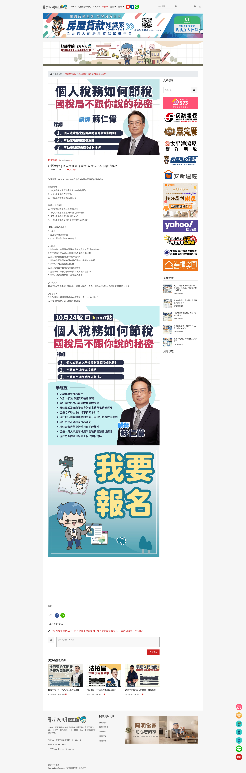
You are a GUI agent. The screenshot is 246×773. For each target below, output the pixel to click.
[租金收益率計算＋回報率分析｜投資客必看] (167, 303)
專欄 (104, 7)
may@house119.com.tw (64, 749)
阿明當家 (96, 7)
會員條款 (102, 732)
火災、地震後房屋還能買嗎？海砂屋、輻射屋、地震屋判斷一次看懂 (185, 288)
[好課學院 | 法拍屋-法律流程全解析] (103, 675)
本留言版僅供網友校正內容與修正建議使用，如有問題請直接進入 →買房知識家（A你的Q (97, 631)
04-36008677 (60, 745)
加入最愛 (72, 170)
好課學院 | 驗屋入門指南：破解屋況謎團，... (142, 690)
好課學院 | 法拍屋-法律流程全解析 (101, 690)
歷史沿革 (102, 741)
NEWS (73, 7)
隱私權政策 (103, 727)
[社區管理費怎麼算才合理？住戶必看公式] (167, 316)
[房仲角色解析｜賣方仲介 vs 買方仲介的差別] (167, 329)
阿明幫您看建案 (84, 7)
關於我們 (102, 723)
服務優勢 (102, 736)
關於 (120, 7)
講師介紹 (58, 74)
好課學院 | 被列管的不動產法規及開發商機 (65, 690)
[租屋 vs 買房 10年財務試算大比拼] (167, 342)
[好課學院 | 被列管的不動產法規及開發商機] (65, 675)
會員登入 (153, 652)
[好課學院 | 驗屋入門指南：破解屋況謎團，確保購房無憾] (142, 675)
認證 (112, 7)
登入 (70, 160)
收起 (239, 757)
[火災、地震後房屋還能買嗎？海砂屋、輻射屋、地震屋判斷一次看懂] (167, 289)
